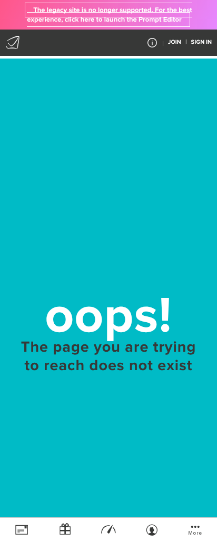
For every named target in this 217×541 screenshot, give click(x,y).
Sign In (201, 42)
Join (174, 42)
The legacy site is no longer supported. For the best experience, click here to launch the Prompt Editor (109, 15)
